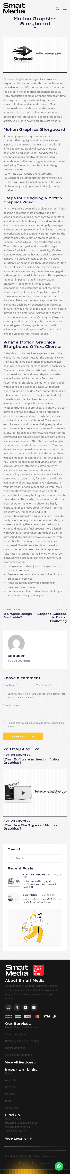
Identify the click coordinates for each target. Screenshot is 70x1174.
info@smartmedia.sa (17, 1126)
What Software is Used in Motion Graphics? (31, 761)
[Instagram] (8, 1007)
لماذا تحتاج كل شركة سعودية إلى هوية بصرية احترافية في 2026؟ (41, 900)
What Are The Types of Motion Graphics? (30, 827)
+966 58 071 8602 (15, 1131)
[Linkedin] (34, 1007)
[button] (65, 8)
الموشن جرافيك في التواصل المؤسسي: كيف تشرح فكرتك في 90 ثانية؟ (39, 884)
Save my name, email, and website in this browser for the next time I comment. (36, 695)
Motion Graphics (17, 755)
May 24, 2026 (48, 895)
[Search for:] (35, 858)
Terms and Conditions (51, 1163)
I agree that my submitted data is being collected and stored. (36, 724)
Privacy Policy (27, 1163)
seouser (16, 656)
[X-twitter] (17, 1007)
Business (30, 895)
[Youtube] (25, 1007)
